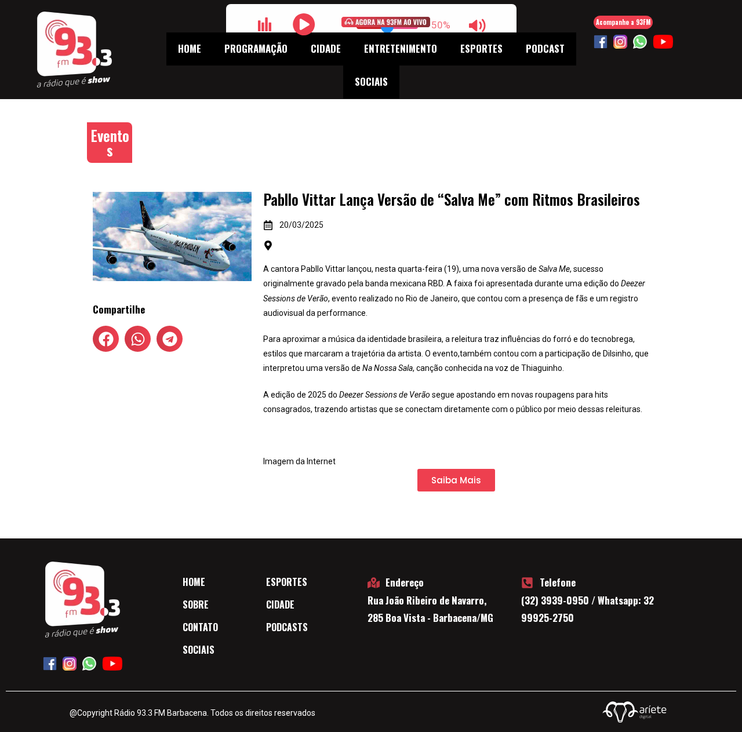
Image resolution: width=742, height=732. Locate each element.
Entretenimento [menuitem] (400, 48)
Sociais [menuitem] (371, 81)
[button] (106, 339)
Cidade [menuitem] (326, 48)
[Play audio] (304, 24)
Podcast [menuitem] (545, 48)
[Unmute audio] (477, 25)
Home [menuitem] (189, 48)
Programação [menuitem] (256, 48)
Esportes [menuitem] (481, 48)
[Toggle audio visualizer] (265, 24)
